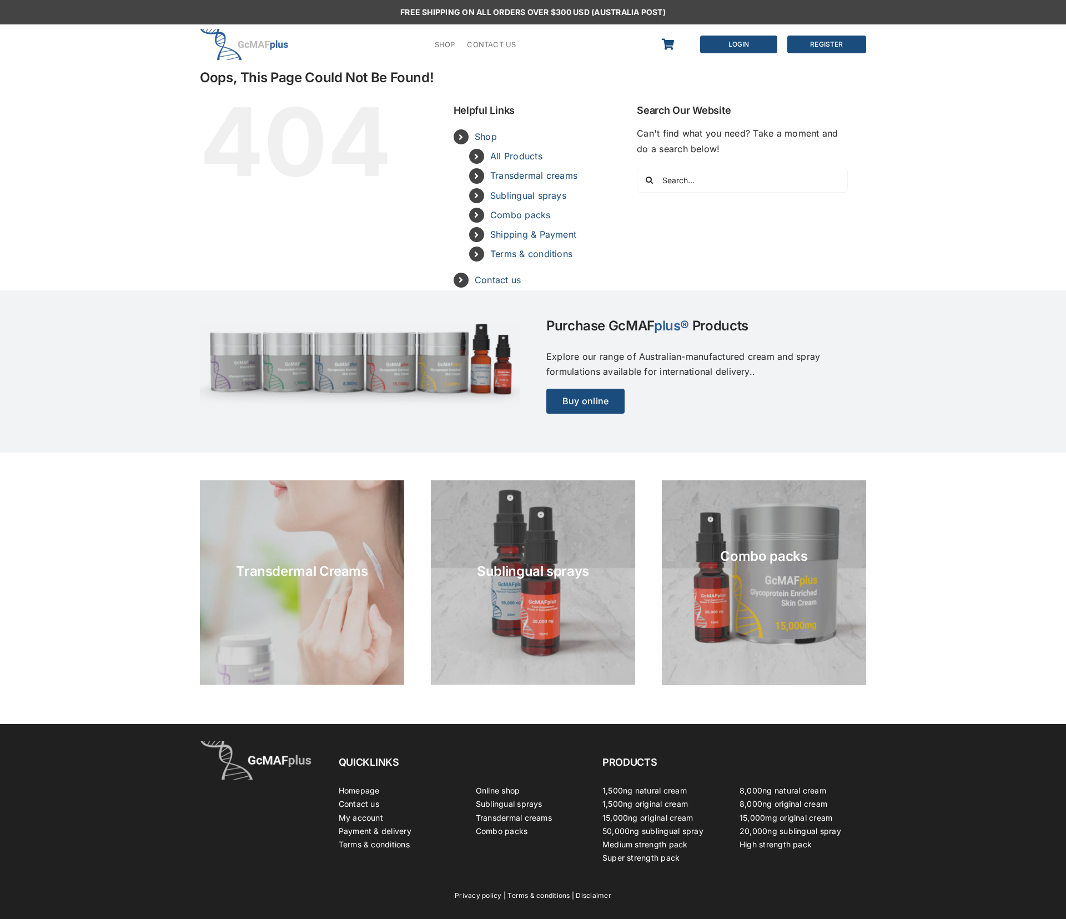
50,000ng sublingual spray (652, 831)
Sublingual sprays (528, 195)
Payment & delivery (375, 831)
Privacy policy (478, 895)
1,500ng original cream (645, 803)
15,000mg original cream (786, 817)
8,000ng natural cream (783, 790)
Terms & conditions (531, 253)
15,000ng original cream (647, 817)
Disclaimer (593, 895)
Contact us (498, 279)
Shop (486, 136)
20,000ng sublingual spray (790, 831)
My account (361, 817)
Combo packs (520, 214)
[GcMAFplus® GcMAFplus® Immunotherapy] (256, 745)
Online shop (498, 790)
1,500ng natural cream (644, 790)
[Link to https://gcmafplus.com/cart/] (674, 44)
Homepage (359, 790)
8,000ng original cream (783, 803)
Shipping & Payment (533, 234)
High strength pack (776, 844)
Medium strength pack (645, 844)
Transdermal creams (533, 175)
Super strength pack (641, 857)
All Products (516, 156)
